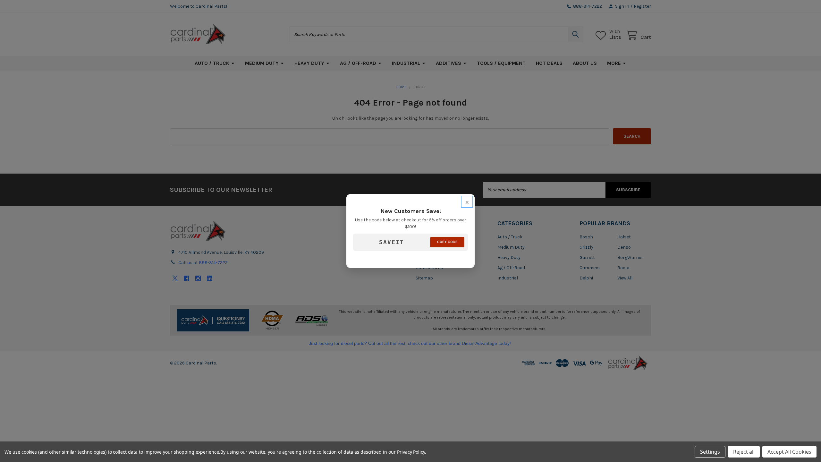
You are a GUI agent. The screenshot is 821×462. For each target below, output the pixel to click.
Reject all (744, 451)
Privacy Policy (411, 452)
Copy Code (447, 242)
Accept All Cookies (789, 451)
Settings (710, 451)
